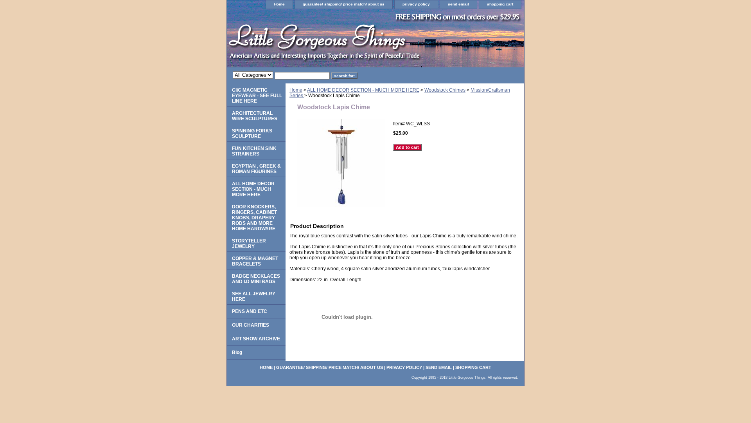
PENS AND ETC (249, 311)
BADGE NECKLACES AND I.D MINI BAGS (256, 278)
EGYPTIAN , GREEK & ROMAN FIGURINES (256, 168)
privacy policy (416, 4)
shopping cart (500, 4)
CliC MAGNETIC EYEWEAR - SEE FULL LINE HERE (257, 95)
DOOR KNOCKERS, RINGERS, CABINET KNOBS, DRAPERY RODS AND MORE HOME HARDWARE (254, 217)
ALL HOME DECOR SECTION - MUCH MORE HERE (363, 90)
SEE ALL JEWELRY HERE (253, 296)
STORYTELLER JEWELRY (249, 243)
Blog (237, 352)
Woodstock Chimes (444, 90)
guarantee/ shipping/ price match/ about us (343, 4)
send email (458, 4)
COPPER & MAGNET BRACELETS (255, 261)
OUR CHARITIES (250, 325)
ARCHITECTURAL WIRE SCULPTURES (254, 115)
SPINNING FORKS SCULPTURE (252, 133)
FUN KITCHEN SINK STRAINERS (254, 151)
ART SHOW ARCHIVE (256, 339)
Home (279, 4)
